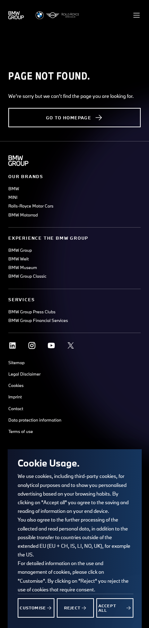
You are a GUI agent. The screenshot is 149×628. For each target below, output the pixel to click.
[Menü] (136, 15)
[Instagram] (32, 345)
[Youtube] (51, 345)
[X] (71, 345)
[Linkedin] (12, 345)
